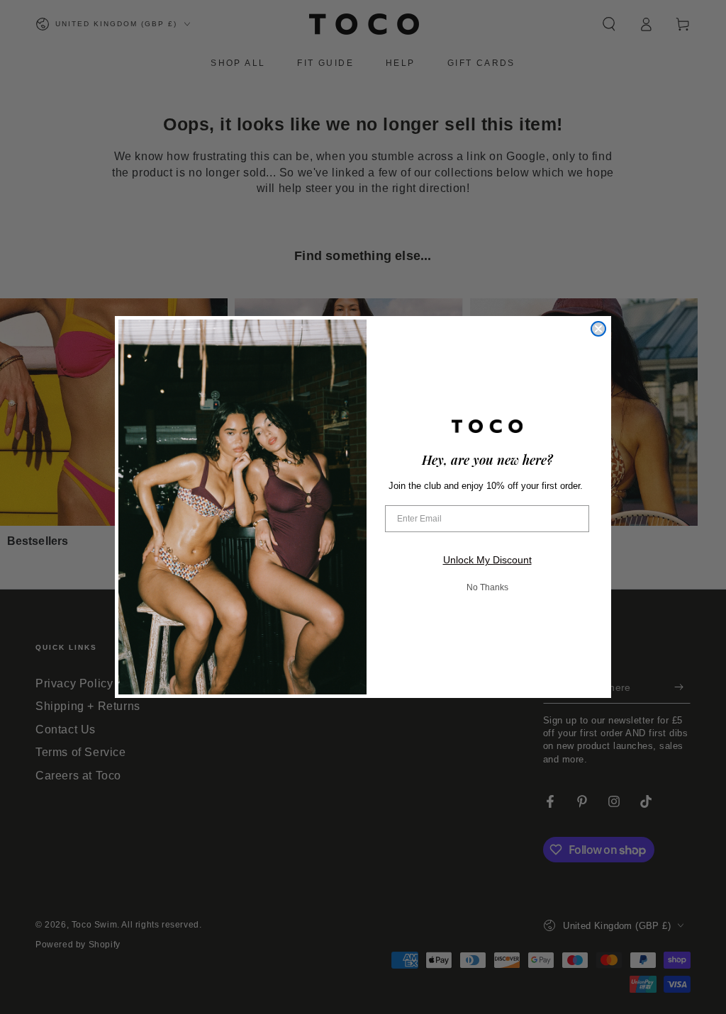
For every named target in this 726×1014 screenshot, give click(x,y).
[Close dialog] (598, 329)
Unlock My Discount (487, 559)
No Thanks (487, 587)
